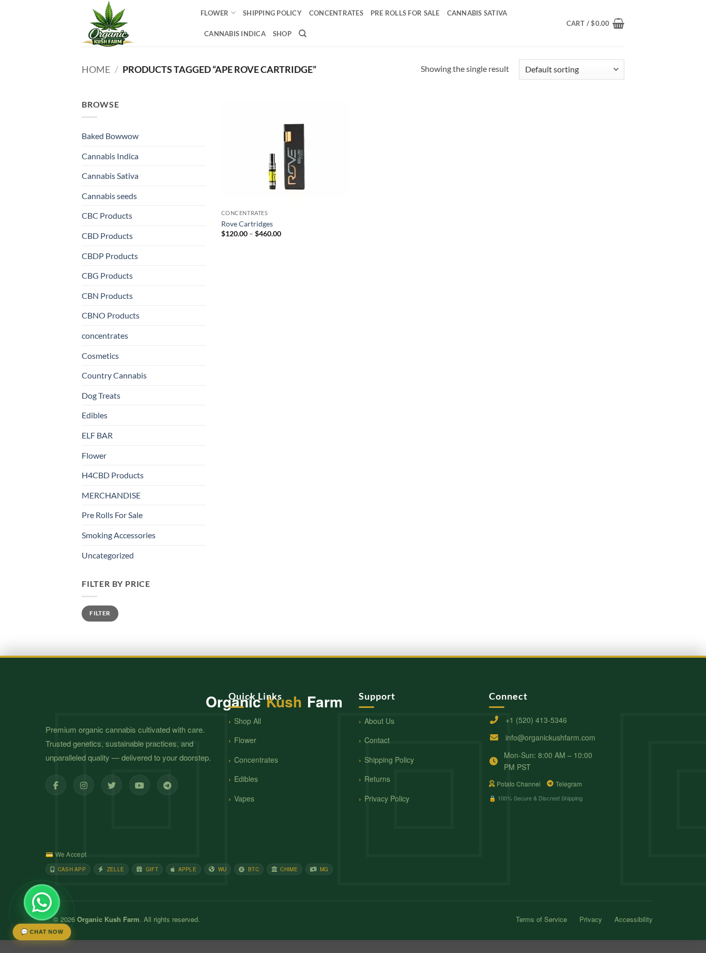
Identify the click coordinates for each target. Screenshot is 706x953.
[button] (595, 23)
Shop (282, 33)
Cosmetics (100, 355)
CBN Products (107, 295)
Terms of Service (541, 919)
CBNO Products (111, 315)
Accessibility (634, 919)
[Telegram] (167, 785)
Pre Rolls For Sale (405, 13)
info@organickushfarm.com (550, 737)
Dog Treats (101, 395)
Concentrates (256, 759)
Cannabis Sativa (477, 13)
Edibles (95, 415)
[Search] (302, 33)
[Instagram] (83, 785)
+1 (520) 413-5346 (536, 720)
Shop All (247, 721)
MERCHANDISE (111, 495)
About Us (379, 721)
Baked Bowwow (110, 136)
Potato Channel (519, 783)
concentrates (336, 13)
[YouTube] (139, 785)
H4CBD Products (113, 475)
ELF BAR (97, 435)
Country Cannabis (114, 375)
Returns (377, 779)
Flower (215, 13)
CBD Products (107, 235)
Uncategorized (108, 555)
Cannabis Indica (235, 33)
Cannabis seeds (109, 196)
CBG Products (107, 275)
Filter (99, 613)
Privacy (590, 919)
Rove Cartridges (247, 223)
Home (96, 69)
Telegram (569, 783)
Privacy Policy (386, 798)
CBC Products (107, 215)
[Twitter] (111, 785)
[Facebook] (55, 785)
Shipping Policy (389, 759)
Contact (377, 740)
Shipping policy (272, 13)
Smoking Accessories (119, 535)
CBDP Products (110, 256)
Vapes (244, 798)
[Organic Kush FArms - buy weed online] (133, 23)
